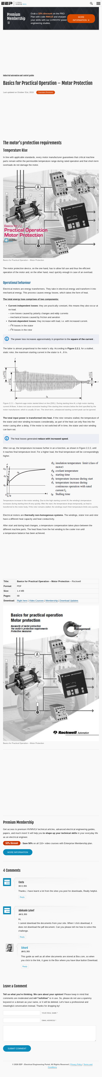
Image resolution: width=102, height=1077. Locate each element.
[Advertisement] (51, 52)
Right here (22, 600)
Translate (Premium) (45, 92)
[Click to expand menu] (98, 3)
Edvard (24, 947)
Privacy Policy (76, 1064)
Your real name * (50, 1013)
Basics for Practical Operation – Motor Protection (47, 83)
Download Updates (69, 600)
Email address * (49, 1020)
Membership (52, 600)
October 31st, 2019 (25, 92)
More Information (81, 19)
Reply (22, 897)
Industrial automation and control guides (18, 75)
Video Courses (36, 600)
